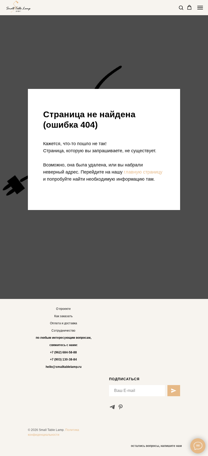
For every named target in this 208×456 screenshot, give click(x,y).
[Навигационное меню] (200, 7)
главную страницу (143, 250)
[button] (181, 7)
